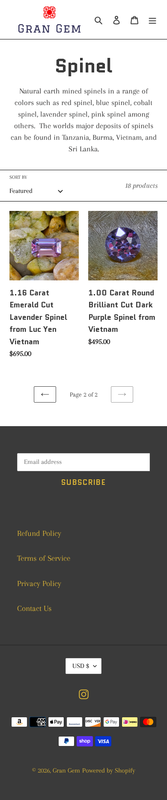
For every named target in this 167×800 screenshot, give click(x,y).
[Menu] (152, 19)
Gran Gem (66, 770)
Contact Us (34, 608)
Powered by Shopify (108, 770)
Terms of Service (43, 558)
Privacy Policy (39, 583)
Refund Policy (39, 533)
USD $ (80, 666)
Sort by (18, 177)
